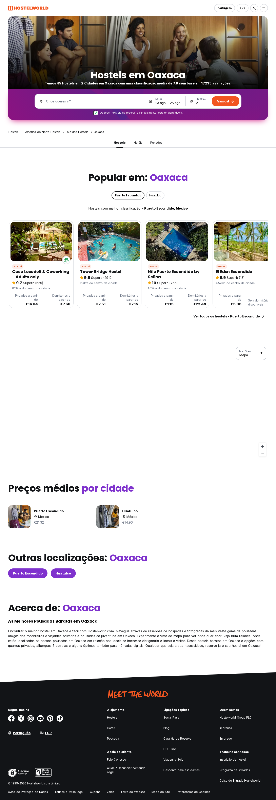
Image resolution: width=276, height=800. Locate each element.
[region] (138, 401)
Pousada (113, 738)
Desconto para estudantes (181, 770)
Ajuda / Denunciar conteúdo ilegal (126, 770)
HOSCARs (170, 749)
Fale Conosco (116, 759)
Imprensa (226, 728)
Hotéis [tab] (138, 142)
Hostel (18, 266)
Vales (110, 792)
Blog (166, 728)
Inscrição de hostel (233, 759)
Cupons (95, 792)
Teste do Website (133, 792)
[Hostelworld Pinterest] (50, 718)
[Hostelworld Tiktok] (60, 718)
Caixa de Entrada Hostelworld (240, 780)
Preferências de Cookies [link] (193, 792)
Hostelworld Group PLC (236, 717)
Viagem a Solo (173, 759)
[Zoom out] (262, 453)
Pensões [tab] (156, 142)
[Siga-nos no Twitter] (21, 718)
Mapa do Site (161, 792)
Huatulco (63, 573)
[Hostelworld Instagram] (30, 718)
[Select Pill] (254, 8)
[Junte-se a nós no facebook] (11, 718)
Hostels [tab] (120, 142)
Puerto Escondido (28, 573)
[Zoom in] (262, 446)
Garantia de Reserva (177, 738)
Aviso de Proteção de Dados (28, 792)
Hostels (112, 717)
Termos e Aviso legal (69, 792)
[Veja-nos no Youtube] (40, 718)
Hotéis (111, 728)
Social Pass (171, 717)
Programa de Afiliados (235, 770)
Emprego (226, 738)
